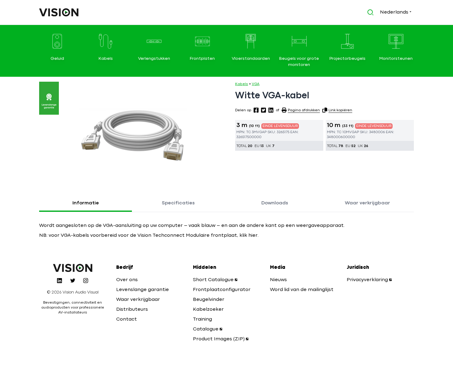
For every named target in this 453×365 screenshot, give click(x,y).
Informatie (85, 203)
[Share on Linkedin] (270, 110)
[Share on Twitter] (263, 110)
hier (252, 235)
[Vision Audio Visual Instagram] (85, 280)
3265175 (283, 132)
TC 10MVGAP (348, 132)
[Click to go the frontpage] (59, 12)
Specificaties (178, 203)
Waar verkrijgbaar (367, 203)
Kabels (241, 84)
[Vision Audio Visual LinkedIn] (59, 280)
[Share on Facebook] (256, 110)
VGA (255, 84)
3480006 (377, 132)
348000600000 (341, 137)
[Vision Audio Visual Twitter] (72, 280)
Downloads (274, 203)
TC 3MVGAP (256, 132)
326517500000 (248, 137)
